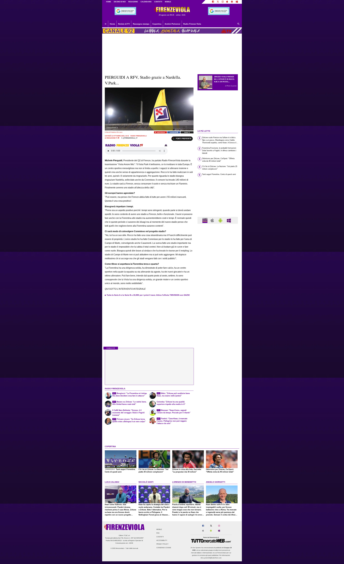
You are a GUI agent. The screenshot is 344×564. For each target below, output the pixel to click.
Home (108, 2)
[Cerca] (238, 24)
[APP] (205, 220)
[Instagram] (222, 2)
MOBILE (168, 2)
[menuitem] (105, 24)
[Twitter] (218, 2)
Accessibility (161, 540)
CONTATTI (158, 2)
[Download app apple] (227, 2)
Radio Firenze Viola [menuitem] (192, 24)
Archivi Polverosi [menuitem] (172, 24)
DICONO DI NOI (120, 2)
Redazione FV (112, 138)
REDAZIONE (133, 2)
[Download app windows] (237, 2)
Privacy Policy (162, 544)
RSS (157, 533)
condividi (173, 132)
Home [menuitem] (112, 24)
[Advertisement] (218, 330)
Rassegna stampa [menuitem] (141, 24)
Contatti (160, 537)
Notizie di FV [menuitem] (124, 24)
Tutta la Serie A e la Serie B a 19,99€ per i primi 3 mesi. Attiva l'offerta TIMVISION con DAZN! (148, 295)
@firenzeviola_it (130, 138)
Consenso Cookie (163, 548)
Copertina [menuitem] (156, 24)
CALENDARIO (146, 2)
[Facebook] (213, 2)
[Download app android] (232, 2)
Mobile (159, 529)
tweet (186, 132)
